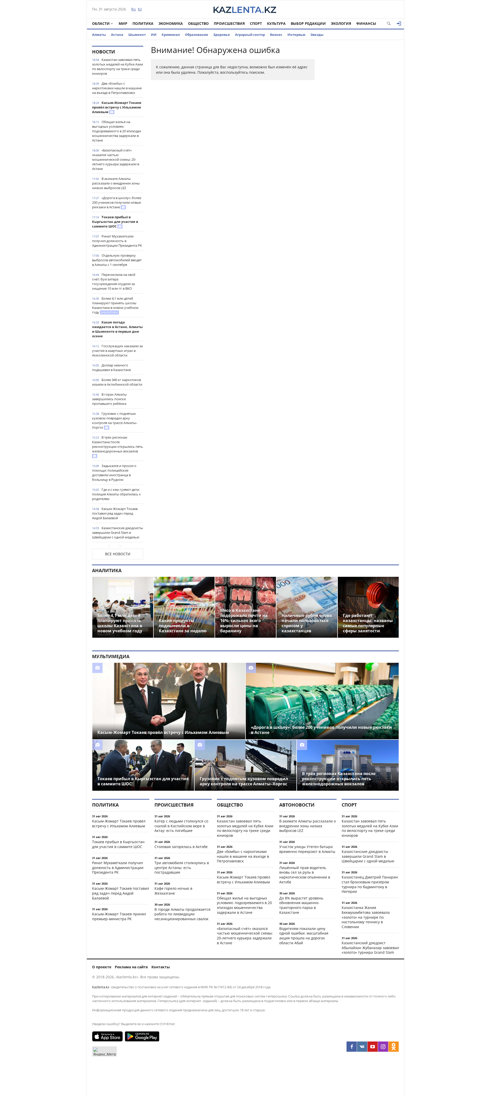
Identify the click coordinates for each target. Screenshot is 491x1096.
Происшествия (229, 23)
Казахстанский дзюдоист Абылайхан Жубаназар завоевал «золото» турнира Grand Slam (370, 947)
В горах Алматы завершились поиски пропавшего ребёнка (109, 399)
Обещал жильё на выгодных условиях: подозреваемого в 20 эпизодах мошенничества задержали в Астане (116, 131)
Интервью (296, 34)
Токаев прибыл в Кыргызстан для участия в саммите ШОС (115, 222)
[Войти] (399, 23)
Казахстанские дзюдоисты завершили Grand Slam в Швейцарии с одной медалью (117, 532)
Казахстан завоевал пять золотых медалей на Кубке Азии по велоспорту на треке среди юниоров (117, 66)
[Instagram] (383, 1046)
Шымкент (137, 34)
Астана (117, 34)
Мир (123, 23)
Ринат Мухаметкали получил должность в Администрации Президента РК (117, 241)
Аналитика (106, 570)
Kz (140, 9)
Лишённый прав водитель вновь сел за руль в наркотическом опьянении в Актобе (304, 874)
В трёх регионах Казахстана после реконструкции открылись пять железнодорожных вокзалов (117, 444)
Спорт (256, 23)
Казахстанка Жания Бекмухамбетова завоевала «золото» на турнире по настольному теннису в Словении (366, 917)
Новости (103, 52)
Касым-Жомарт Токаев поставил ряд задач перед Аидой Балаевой (115, 513)
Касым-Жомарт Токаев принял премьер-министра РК (119, 916)
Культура (276, 23)
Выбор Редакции (308, 23)
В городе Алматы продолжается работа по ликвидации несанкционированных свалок (182, 914)
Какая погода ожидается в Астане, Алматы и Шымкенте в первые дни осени (117, 329)
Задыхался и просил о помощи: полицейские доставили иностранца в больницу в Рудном (114, 472)
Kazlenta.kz (100, 987)
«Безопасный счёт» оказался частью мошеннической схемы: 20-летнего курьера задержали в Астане (115, 159)
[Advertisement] (360, 122)
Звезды (316, 34)
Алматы (99, 34)
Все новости (117, 553)
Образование (196, 34)
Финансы (366, 23)
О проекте (101, 966)
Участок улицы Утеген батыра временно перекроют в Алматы (307, 849)
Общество (198, 23)
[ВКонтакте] (362, 1046)
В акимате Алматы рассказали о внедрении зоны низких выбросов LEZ (116, 183)
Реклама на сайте (131, 966)
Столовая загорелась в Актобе (181, 846)
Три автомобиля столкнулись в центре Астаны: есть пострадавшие (181, 867)
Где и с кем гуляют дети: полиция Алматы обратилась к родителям (116, 494)
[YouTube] (372, 1046)
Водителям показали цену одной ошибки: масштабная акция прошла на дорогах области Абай (303, 935)
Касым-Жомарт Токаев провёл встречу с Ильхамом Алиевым (116, 107)
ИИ (154, 34)
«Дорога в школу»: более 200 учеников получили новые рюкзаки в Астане (116, 202)
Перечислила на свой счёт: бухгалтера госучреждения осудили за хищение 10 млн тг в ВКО (113, 281)
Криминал (171, 34)
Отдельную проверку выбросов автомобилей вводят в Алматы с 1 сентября (117, 260)
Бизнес (276, 34)
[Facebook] (352, 1046)
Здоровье (221, 34)
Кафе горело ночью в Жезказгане (173, 891)
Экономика (171, 23)
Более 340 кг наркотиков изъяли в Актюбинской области (117, 382)
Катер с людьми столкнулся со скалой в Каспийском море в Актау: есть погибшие (181, 826)
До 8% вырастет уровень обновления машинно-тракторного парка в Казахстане (301, 905)
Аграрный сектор (250, 34)
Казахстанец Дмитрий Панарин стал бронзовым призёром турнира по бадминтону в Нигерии (370, 884)
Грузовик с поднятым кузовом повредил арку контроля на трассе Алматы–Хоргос (115, 420)
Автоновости (297, 805)
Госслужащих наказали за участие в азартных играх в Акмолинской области (117, 350)
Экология (341, 23)
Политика (142, 23)
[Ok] (393, 1046)
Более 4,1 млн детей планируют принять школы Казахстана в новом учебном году (115, 305)
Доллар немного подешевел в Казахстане (111, 367)
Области (101, 23)
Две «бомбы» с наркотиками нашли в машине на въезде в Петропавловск (117, 88)
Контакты (160, 966)
